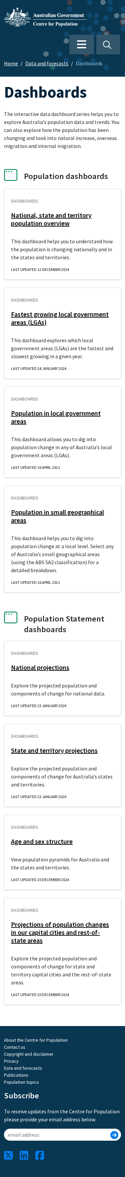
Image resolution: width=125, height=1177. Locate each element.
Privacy (11, 1061)
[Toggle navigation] (81, 44)
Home (11, 63)
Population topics (21, 1082)
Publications (16, 1075)
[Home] (48, 17)
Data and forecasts (46, 63)
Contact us (14, 1047)
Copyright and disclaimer (29, 1054)
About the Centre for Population (36, 1040)
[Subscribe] (114, 1135)
